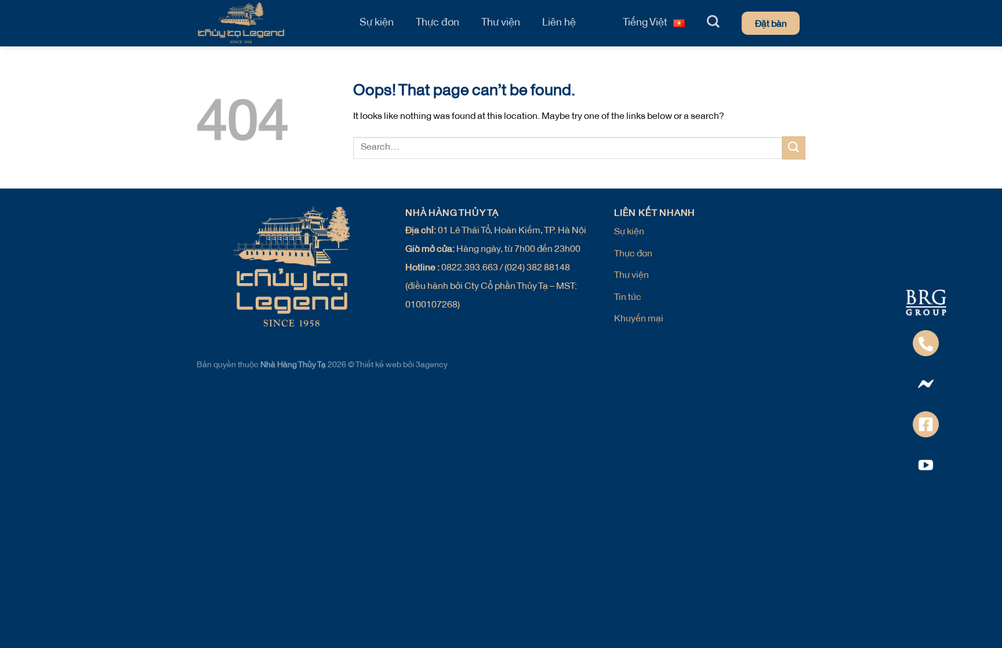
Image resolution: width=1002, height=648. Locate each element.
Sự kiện (377, 23)
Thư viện (500, 23)
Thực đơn (437, 23)
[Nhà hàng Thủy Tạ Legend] (266, 23)
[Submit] (793, 147)
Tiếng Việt (645, 23)
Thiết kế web (379, 365)
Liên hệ (559, 23)
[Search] (713, 21)
